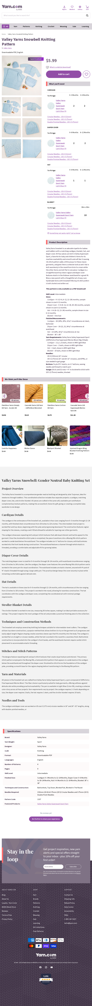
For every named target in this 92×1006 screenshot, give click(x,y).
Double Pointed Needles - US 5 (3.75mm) (62, 122)
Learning (85, 26)
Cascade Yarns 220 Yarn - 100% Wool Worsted (34, 406)
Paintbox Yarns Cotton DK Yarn (57, 406)
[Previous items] (4, 396)
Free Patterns (38, 931)
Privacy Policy (7, 919)
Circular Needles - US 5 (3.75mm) (59, 119)
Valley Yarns (8, 48)
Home (4, 34)
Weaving (63, 26)
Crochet (51, 26)
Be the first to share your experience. (46, 819)
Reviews (5, 911)
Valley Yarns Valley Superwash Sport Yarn (52, 804)
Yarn (15, 26)
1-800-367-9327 (70, 919)
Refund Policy (69, 903)
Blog (3, 895)
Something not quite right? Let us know (65, 233)
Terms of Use (7, 915)
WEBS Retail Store (9, 907)
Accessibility (69, 911)
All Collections (38, 927)
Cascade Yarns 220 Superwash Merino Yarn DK (77, 408)
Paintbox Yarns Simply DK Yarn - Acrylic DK (10, 406)
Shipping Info (69, 899)
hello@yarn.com (70, 923)
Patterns (26, 26)
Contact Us (68, 895)
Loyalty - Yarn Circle (9, 903)
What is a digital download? (60, 67)
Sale (74, 26)
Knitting (39, 26)
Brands (35, 899)
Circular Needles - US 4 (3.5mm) (59, 116)
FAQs (66, 915)
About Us (5, 899)
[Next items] (87, 396)
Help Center (69, 907)
